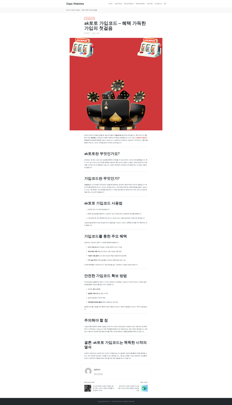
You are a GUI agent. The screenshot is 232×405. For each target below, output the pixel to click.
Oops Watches (75, 3)
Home (68, 10)
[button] (98, 374)
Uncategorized (89, 18)
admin (97, 369)
